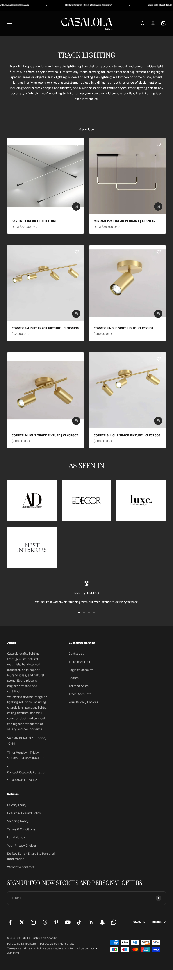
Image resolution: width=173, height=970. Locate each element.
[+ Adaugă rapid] (76, 206)
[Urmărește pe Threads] (45, 922)
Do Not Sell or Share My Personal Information (31, 856)
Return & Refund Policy (24, 813)
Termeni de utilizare (20, 948)
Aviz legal (13, 953)
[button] (77, 144)
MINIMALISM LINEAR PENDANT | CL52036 (124, 221)
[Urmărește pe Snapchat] (102, 922)
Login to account (81, 670)
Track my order (80, 661)
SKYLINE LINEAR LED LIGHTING (34, 221)
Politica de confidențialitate (57, 944)
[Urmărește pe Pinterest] (56, 922)
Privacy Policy (16, 805)
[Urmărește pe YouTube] (68, 922)
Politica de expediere (50, 948)
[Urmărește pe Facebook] (10, 922)
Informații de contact (81, 948)
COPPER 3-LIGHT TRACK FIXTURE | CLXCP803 (127, 435)
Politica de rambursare (21, 944)
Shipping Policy (17, 821)
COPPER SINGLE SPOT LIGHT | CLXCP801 (123, 328)
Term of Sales (79, 686)
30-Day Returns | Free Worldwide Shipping (82, 5)
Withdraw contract (20, 867)
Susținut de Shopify (44, 938)
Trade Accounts (80, 694)
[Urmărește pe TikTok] (79, 922)
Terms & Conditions (21, 829)
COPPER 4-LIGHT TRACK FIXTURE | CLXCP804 (45, 328)
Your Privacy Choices (83, 702)
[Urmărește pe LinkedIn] (91, 922)
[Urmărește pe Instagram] (33, 922)
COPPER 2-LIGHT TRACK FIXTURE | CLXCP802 (45, 435)
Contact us (76, 653)
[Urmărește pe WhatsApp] (114, 922)
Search (74, 678)
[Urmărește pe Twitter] (22, 922)
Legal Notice (16, 837)
